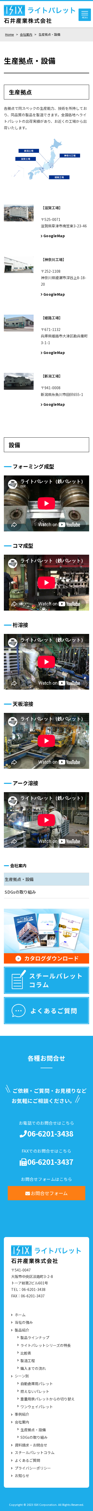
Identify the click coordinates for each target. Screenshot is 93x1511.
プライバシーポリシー (33, 1468)
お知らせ (22, 1475)
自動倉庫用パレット (36, 1383)
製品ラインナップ (34, 1337)
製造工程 (27, 1360)
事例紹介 (22, 1414)
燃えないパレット (34, 1391)
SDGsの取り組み (20, 892)
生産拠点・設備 (19, 879)
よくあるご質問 (27, 1460)
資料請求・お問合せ (31, 1445)
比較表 (25, 1353)
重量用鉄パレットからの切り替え (47, 1399)
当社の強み (24, 1322)
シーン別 (22, 1375)
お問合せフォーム (49, 1193)
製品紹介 (22, 1330)
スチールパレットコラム (35, 1452)
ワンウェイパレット (36, 1406)
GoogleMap (54, 235)
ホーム (20, 1314)
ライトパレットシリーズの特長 (45, 1345)
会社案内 (18, 865)
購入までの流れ (33, 1368)
